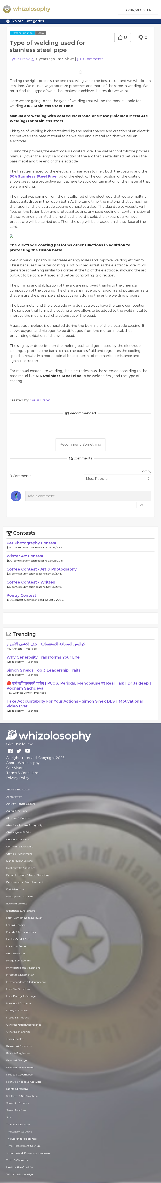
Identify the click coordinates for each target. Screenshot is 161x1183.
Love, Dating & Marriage (21, 996)
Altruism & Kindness (18, 818)
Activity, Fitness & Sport (20, 803)
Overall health (14, 1038)
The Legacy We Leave (19, 1131)
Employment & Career (20, 896)
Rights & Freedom (17, 1088)
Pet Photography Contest (31, 543)
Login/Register (137, 10)
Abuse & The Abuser (18, 789)
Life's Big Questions (18, 989)
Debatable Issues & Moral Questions (27, 875)
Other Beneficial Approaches (23, 1024)
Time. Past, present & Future (23, 1145)
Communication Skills (19, 846)
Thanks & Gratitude (18, 1124)
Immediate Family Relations (23, 967)
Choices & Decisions (18, 839)
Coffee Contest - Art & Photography (41, 569)
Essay (41, 32)
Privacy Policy (17, 778)
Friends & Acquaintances (21, 932)
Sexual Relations (16, 1110)
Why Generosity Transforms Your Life (43, 657)
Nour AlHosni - (15, 648)
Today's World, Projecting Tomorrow (28, 1152)
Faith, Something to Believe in (24, 917)
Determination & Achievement (24, 882)
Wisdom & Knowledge (19, 1174)
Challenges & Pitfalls (18, 832)
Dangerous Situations (19, 860)
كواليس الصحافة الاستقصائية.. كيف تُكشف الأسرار (45, 644)
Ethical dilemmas (16, 903)
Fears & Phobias (15, 924)
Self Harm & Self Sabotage (22, 1095)
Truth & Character (17, 1160)
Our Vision (14, 768)
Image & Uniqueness (18, 960)
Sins (8, 1117)
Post (144, 505)
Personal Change (22, 32)
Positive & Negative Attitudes (23, 1081)
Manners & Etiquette (18, 1003)
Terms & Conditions (22, 773)
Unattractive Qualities (19, 1167)
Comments (92, 59)
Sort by (146, 471)
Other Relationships (18, 1031)
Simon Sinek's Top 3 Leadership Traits (43, 670)
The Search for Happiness (21, 1138)
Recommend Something (80, 444)
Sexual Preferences (17, 1103)
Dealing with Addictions (20, 867)
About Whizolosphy (23, 763)
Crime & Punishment (19, 853)
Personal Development (20, 1067)
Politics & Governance (19, 1074)
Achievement (14, 796)
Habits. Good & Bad (18, 939)
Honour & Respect (17, 946)
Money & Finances (17, 1010)
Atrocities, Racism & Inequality (24, 825)
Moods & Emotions (17, 1017)
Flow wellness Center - (20, 692)
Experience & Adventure (20, 910)
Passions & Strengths (18, 1046)
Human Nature (15, 953)
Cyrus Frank (20, 59)
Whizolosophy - (16, 661)
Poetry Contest (21, 595)
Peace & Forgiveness (18, 1053)
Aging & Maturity (16, 810)
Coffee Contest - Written (30, 582)
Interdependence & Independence (26, 981)
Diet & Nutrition (15, 889)
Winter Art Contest (25, 556)
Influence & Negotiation (20, 974)
